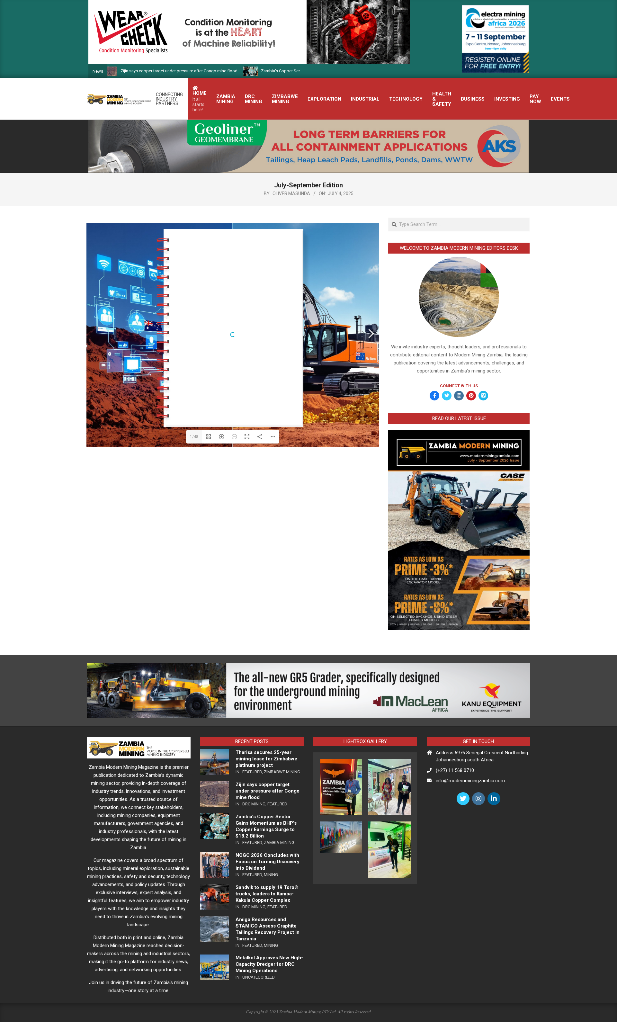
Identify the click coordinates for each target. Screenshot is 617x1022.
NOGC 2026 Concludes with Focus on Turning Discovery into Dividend (268, 861)
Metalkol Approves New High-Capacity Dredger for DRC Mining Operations (269, 964)
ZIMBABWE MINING (282, 771)
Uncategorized (258, 977)
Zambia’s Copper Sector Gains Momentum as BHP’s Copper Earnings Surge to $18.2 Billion (296, 70)
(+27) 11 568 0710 (455, 770)
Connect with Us (459, 385)
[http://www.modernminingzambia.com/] (262, 254)
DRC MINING (253, 804)
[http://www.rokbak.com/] (233, 343)
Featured (252, 771)
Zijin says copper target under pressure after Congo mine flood (130, 70)
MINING (271, 874)
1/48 (194, 437)
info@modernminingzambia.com (470, 781)
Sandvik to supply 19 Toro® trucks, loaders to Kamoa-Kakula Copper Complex (267, 893)
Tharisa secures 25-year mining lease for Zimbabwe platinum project (266, 758)
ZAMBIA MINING (279, 842)
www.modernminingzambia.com (279, 233)
